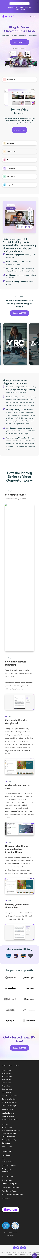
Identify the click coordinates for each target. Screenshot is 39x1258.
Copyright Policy (25, 1254)
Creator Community (9, 1140)
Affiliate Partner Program (11, 1130)
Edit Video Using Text (9, 1184)
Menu (33, 16)
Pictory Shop (6, 1169)
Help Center (6, 1155)
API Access (6, 1198)
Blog (3, 1159)
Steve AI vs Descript (9, 1102)
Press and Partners (9, 1134)
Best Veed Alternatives (10, 1096)
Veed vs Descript (8, 1117)
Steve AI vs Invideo (9, 1099)
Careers (5, 1124)
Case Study (15, 362)
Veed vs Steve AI (8, 1113)
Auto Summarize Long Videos (12, 1195)
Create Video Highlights (10, 1187)
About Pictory (7, 1127)
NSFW (16, 1254)
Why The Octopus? (9, 1165)
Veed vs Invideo (7, 1109)
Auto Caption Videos (9, 1191)
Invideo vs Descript (9, 1106)
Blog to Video (7, 1180)
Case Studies (7, 1151)
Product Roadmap (8, 1137)
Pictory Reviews (8, 1162)
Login (25, 18)
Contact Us (6, 1143)
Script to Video (7, 1176)
